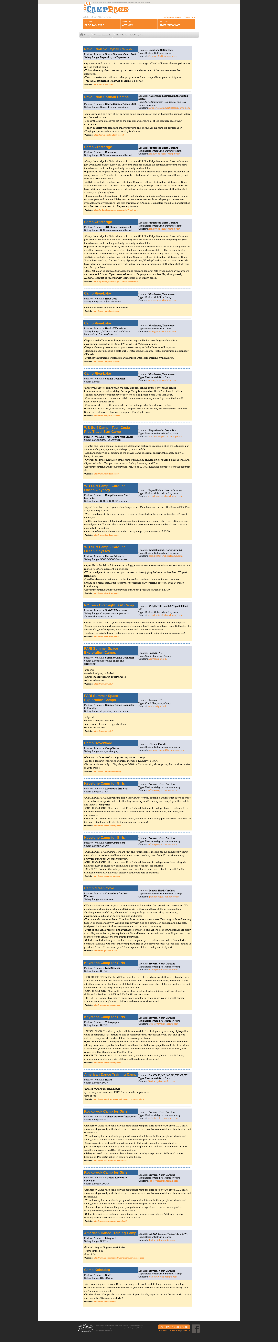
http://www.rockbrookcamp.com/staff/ (110, 1160)
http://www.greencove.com (105, 951)
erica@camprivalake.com (162, 300)
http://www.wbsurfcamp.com (106, 474)
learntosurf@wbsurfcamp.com (165, 436)
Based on (94, 24)
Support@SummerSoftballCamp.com (169, 107)
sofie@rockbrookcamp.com (163, 1118)
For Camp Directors (174, 1327)
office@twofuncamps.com (162, 1276)
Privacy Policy (174, 1331)
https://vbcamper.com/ (104, 84)
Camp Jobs (189, 17)
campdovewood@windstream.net (166, 749)
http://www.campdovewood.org (107, 771)
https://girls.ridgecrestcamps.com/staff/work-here (116, 210)
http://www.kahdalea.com (105, 1301)
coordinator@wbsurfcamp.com (165, 496)
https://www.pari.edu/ (103, 684)
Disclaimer (163, 1331)
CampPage (109, 8)
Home (86, 35)
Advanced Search (173, 17)
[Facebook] (196, 1328)
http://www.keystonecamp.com (107, 826)
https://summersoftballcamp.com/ (109, 135)
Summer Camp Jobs (102, 35)
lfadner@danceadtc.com (161, 1081)
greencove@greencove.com (163, 896)
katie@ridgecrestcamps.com (164, 153)
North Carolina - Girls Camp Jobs (129, 35)
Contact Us (185, 1331)
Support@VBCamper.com (162, 56)
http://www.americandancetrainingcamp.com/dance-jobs (119, 1099)
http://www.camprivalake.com (107, 311)
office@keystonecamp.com (163, 790)
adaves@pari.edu (157, 658)
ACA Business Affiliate (86, 1327)
